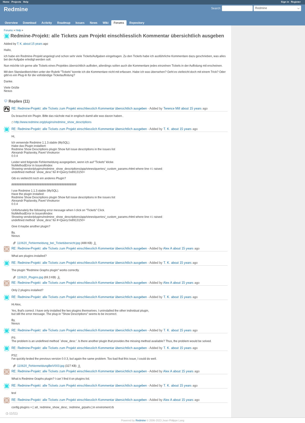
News (93, 23)
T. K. (19, 43)
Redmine (141, 420)
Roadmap (63, 23)
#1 (151, 168)
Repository (136, 23)
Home (6, 1)
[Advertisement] (255, 100)
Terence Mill (171, 108)
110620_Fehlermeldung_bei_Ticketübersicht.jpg (48, 243)
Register (296, 1)
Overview (11, 23)
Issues (80, 23)
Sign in (285, 1)
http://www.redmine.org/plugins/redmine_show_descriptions (53, 122)
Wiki (105, 23)
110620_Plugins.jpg (30, 277)
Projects (16, 1)
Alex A (167, 248)
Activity (46, 23)
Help (25, 1)
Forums (119, 23)
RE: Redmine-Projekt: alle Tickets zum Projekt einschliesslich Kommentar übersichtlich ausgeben (79, 108)
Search (215, 8)
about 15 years (32, 43)
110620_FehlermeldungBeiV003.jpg (40, 366)
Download (29, 23)
